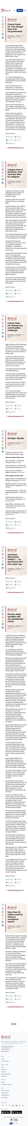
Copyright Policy (5, 1095)
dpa (16, 56)
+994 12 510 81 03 (5, 1049)
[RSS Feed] (23, 1105)
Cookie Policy (4, 1097)
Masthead (3, 1069)
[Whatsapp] (2, 1105)
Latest (2, 1059)
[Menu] (25, 10)
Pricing (3, 1082)
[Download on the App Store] (6, 1112)
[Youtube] (13, 1105)
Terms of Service (5, 1090)
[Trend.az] (5, 10)
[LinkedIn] (19, 1105)
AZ (14, 1123)
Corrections (4, 1076)
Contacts (3, 1071)
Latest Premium (5, 1061)
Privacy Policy (4, 1093)
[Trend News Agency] (5, 1037)
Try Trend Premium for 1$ (15, 148)
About (2, 1067)
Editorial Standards (5, 1074)
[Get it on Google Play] (17, 1112)
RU (17, 1123)
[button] (2, 17)
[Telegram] (16, 1105)
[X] (9, 1105)
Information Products (6, 1084)
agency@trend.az (5, 1051)
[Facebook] (6, 1105)
